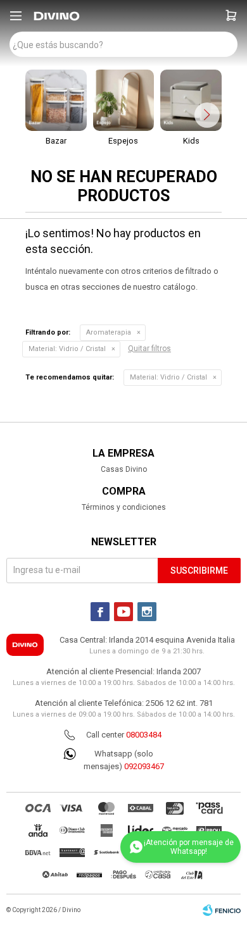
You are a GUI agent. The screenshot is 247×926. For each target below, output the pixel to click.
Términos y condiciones (124, 507)
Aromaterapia (108, 332)
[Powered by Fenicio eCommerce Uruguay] (222, 910)
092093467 (144, 766)
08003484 (144, 734)
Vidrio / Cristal (67, 349)
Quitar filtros (149, 348)
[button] (231, 15)
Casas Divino (124, 469)
